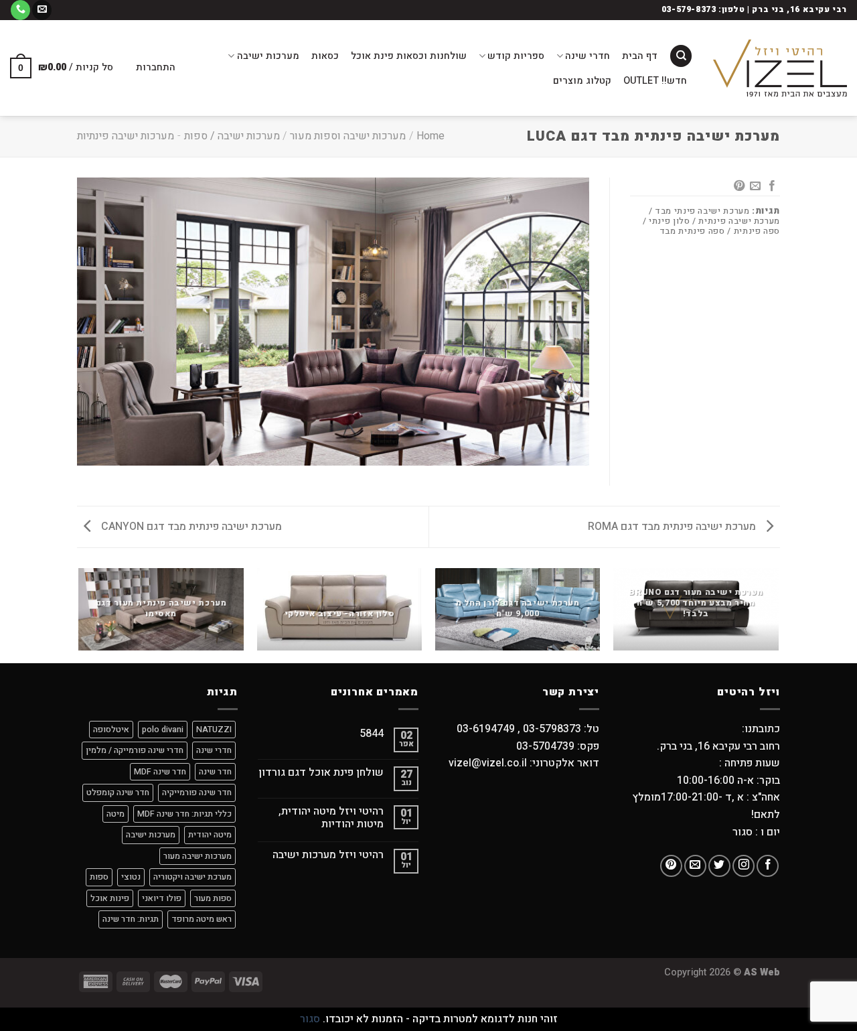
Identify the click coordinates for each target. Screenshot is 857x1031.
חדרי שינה (587, 56)
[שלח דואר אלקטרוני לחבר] (755, 186)
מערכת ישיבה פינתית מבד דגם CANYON (190, 527)
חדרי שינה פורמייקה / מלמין (134, 750)
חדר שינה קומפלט (117, 792)
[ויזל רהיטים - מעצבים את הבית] (780, 68)
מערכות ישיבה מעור (197, 856)
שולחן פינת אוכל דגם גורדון (321, 772)
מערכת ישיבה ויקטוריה (192, 877)
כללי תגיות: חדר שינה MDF (184, 814)
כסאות (325, 56)
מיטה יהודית (210, 835)
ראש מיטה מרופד (201, 919)
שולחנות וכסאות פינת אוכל (409, 56)
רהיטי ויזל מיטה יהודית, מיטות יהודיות (331, 818)
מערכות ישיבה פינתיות (125, 136)
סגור (310, 1019)
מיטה (115, 814)
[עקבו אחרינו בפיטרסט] (671, 866)
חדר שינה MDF (160, 772)
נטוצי (131, 877)
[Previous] (778, 615)
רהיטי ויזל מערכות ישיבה (328, 855)
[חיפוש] (681, 56)
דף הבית (639, 56)
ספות (99, 877)
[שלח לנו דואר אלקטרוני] (42, 10)
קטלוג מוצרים (582, 81)
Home (430, 136)
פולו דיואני (161, 898)
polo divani (162, 730)
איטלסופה (111, 730)
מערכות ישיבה (268, 56)
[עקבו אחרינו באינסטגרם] (743, 866)
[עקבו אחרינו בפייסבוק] (768, 866)
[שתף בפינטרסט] (739, 186)
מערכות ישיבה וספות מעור (348, 136)
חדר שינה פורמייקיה (197, 792)
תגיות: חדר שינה (130, 919)
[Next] (80, 615)
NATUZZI (214, 730)
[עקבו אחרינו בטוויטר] (719, 866)
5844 (372, 734)
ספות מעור (213, 898)
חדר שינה (215, 772)
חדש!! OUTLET (655, 81)
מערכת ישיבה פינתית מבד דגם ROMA (673, 527)
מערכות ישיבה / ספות (232, 136)
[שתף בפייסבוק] (772, 186)
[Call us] (20, 10)
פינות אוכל (109, 898)
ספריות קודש (515, 56)
